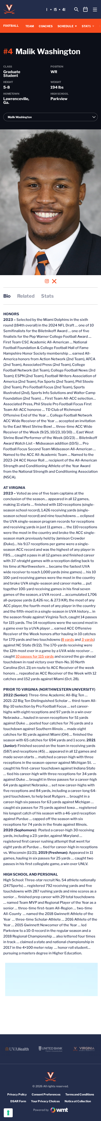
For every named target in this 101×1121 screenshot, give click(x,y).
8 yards (68, 639)
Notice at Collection (78, 1101)
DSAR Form (18, 1101)
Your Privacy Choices (45, 1101)
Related (26, 296)
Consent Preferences (46, 1094)
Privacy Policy (17, 1094)
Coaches (46, 26)
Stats (86, 26)
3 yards (88, 639)
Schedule (66, 26)
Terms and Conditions (79, 1094)
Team (29, 26)
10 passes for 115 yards (35, 656)
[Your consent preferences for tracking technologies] (8, 1112)
